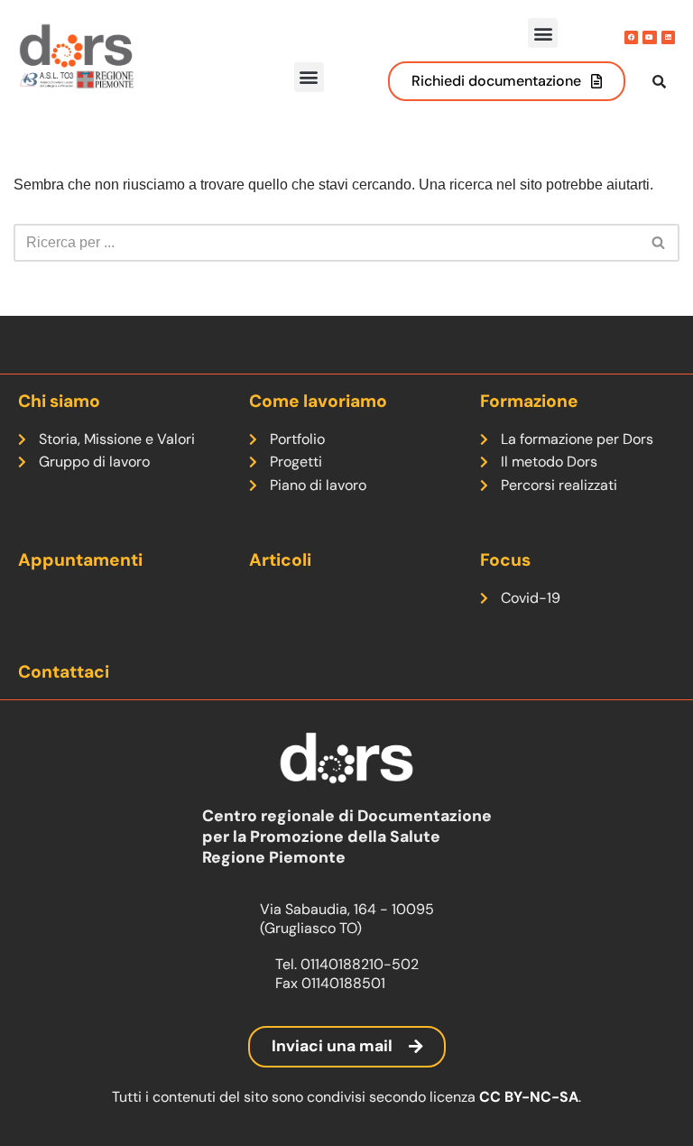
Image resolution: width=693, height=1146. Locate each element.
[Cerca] (659, 243)
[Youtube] (649, 37)
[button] (543, 33)
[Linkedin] (668, 37)
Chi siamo (59, 401)
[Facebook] (631, 37)
